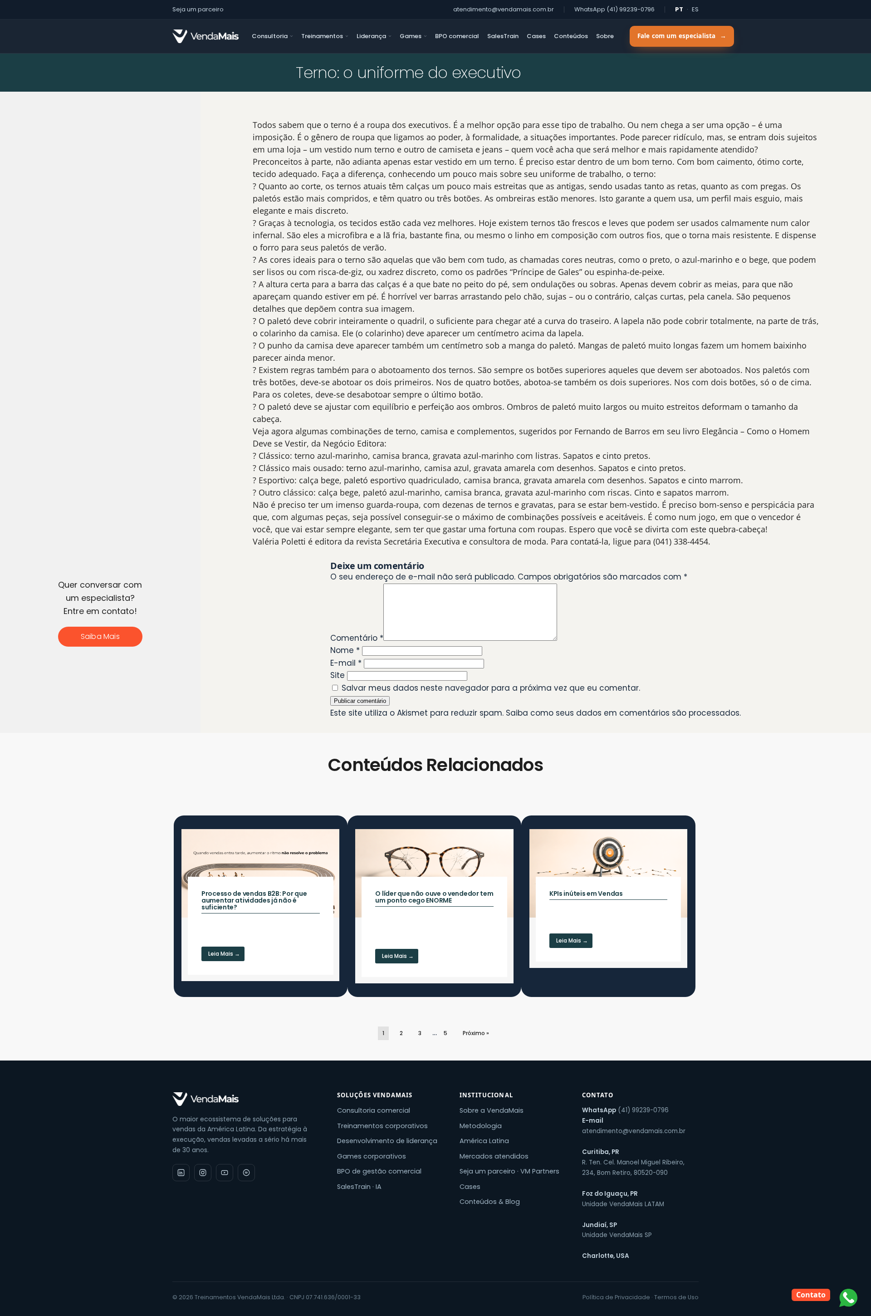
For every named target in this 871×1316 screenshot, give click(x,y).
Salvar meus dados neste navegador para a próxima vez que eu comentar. (491, 688)
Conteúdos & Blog (490, 1201)
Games (410, 36)
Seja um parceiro (198, 9)
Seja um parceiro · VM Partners (509, 1171)
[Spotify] (246, 1172)
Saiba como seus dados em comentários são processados (622, 712)
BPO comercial (457, 36)
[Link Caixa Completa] (260, 905)
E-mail (346, 663)
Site (337, 675)
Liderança (371, 36)
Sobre (605, 36)
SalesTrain (503, 36)
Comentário (356, 638)
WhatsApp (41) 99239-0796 (614, 9)
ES (695, 9)
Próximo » (476, 1033)
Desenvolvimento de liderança (387, 1140)
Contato (811, 1295)
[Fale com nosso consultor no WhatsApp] (848, 1298)
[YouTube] (224, 1172)
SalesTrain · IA (359, 1186)
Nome (345, 650)
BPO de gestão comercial (379, 1171)
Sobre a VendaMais (492, 1110)
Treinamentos (322, 36)
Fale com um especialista (681, 36)
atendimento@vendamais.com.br (503, 9)
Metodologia (481, 1125)
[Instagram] (202, 1172)
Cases (536, 36)
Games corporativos (371, 1156)
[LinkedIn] (181, 1172)
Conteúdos (571, 36)
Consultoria (270, 36)
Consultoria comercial (373, 1110)
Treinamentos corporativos (382, 1125)
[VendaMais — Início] (246, 1099)
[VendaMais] (205, 36)
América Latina (484, 1140)
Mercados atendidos (494, 1156)
